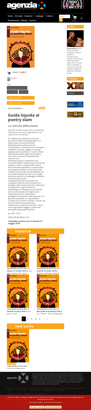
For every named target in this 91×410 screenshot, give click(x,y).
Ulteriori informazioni (53, 407)
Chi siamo (19, 16)
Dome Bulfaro (12, 92)
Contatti (32, 20)
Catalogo (39, 16)
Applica (61, 20)
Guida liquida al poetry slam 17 (18, 309)
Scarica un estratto (15, 98)
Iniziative (28, 16)
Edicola (24, 20)
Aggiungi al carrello (9, 73)
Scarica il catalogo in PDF (74, 93)
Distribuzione (13, 20)
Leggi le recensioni (15, 103)
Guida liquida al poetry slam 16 (48, 309)
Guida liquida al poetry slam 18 (48, 268)
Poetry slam (23, 92)
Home (10, 16)
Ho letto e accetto (37, 407)
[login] (81, 18)
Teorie (42, 108)
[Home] (26, 5)
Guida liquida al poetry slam (17, 88)
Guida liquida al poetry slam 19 (18, 268)
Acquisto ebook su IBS (9, 79)
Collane (49, 16)
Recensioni (11, 363)
